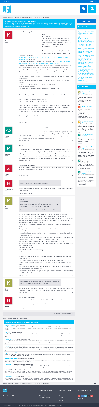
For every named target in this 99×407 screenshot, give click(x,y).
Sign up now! (86, 21)
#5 (72, 193)
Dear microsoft (8, 364)
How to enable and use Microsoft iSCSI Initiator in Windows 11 (86, 42)
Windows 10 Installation (45, 397)
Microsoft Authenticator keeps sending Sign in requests (85, 51)
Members (91, 12)
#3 (72, 160)
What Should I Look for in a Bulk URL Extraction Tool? (85, 69)
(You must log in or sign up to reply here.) (63, 313)
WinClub (80, 94)
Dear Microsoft (8, 376)
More (86, 81)
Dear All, (7, 369)
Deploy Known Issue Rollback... (87, 92)
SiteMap (61, 400)
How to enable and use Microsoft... (87, 135)
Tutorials (61, 397)
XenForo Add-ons (35, 405)
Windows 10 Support (44, 396)
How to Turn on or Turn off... (87, 147)
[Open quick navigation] (95, 17)
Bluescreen (61, 399)
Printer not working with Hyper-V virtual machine (86, 49)
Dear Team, (7, 332)
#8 (72, 308)
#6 (72, 275)
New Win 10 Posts (84, 87)
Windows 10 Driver (43, 399)
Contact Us (80, 398)
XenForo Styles (44, 405)
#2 (72, 140)
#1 (72, 122)
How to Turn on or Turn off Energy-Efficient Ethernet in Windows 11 (84, 46)
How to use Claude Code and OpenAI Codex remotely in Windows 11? (85, 79)
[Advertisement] (30, 42)
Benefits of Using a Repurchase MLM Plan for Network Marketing (86, 72)
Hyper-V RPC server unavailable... (87, 107)
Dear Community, (9, 325)
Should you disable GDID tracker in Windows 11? (86, 75)
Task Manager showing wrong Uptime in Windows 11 (85, 39)
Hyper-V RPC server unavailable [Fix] (85, 36)
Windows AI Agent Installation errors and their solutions (85, 67)
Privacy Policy (81, 399)
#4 (72, 175)
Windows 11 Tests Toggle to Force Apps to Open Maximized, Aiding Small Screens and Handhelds (86, 55)
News (60, 396)
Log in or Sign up (8, 1)
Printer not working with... (88, 160)
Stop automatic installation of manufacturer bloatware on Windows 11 (85, 59)
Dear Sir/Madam (9, 339)
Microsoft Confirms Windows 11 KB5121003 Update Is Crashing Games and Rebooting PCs (85, 63)
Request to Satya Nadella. (11, 353)
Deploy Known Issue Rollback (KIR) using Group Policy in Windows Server (86, 33)
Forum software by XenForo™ (16, 405)
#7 (72, 293)
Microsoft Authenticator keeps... (87, 172)
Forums (82, 12)
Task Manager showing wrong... (87, 121)
